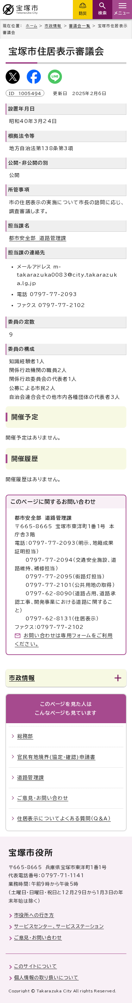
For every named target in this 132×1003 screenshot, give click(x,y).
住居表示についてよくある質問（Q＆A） (64, 818)
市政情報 (53, 26)
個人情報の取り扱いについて (46, 977)
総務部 (25, 736)
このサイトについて (35, 966)
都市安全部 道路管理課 (37, 238)
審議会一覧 (79, 26)
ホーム (31, 26)
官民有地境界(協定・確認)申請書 (56, 757)
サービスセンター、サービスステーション (59, 926)
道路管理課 (30, 777)
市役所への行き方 (34, 915)
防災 (83, 13)
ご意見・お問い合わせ (42, 798)
